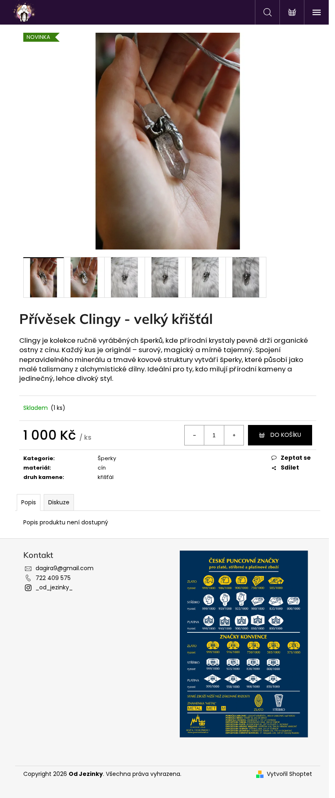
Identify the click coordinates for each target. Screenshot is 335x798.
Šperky (107, 458)
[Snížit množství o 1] (194, 435)
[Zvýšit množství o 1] (233, 435)
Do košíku (285, 435)
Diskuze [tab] (58, 502)
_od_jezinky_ (54, 587)
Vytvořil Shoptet (289, 774)
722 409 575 (53, 578)
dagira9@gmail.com (65, 568)
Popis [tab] (28, 502)
